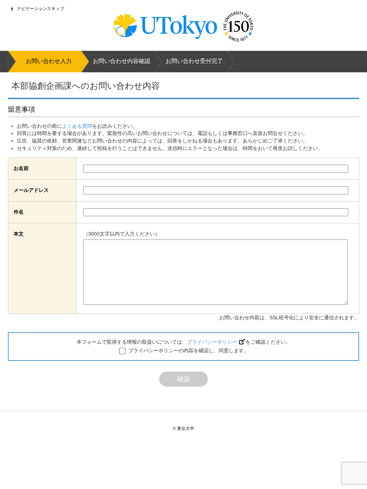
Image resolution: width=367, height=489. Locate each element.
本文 (19, 234)
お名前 (21, 168)
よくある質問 (77, 126)
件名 (19, 212)
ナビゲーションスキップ (40, 8)
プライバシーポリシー (212, 342)
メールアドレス (31, 190)
